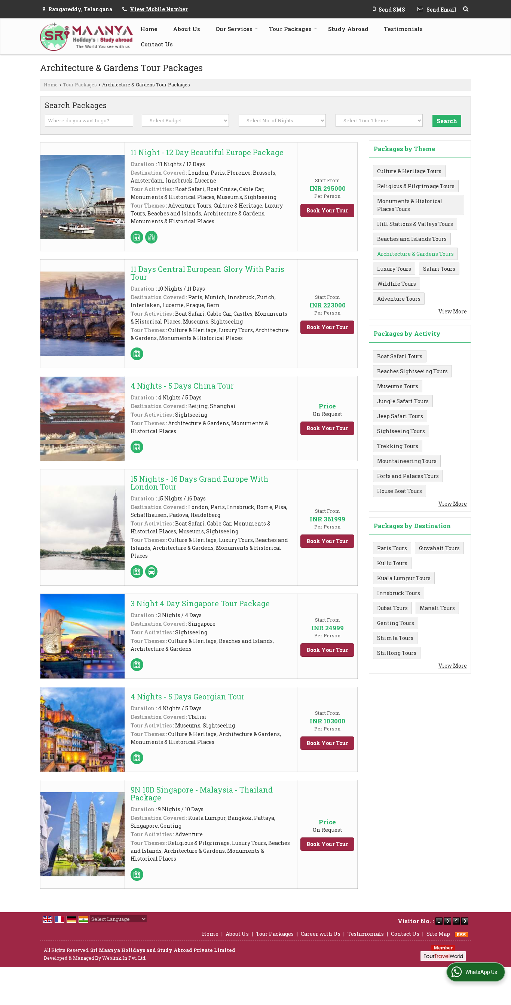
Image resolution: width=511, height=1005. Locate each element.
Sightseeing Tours (401, 431)
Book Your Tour (327, 210)
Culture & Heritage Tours (409, 171)
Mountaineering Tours (407, 461)
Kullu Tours (392, 563)
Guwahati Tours (439, 548)
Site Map (438, 933)
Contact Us (157, 44)
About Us (186, 29)
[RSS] (461, 933)
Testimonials (403, 29)
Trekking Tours (397, 446)
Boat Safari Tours (399, 356)
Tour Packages (290, 29)
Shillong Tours (396, 652)
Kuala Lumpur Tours (404, 578)
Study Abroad (348, 29)
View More (452, 311)
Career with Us (320, 933)
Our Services (234, 29)
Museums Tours (397, 386)
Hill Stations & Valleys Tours (415, 223)
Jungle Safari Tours (403, 401)
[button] (159, 9)
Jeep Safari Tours (400, 416)
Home (148, 29)
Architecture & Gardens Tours (415, 253)
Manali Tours (437, 608)
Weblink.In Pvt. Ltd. (124, 958)
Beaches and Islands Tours (412, 238)
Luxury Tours (394, 268)
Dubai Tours (392, 608)
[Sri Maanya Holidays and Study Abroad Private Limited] (86, 36)
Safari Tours (439, 268)
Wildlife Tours (396, 283)
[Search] (465, 9)
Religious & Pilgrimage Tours (416, 186)
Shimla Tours (395, 637)
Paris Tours (392, 548)
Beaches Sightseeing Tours (412, 371)
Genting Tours (395, 622)
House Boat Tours (399, 490)
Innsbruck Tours (398, 593)
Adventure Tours (398, 298)
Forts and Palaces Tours (408, 475)
